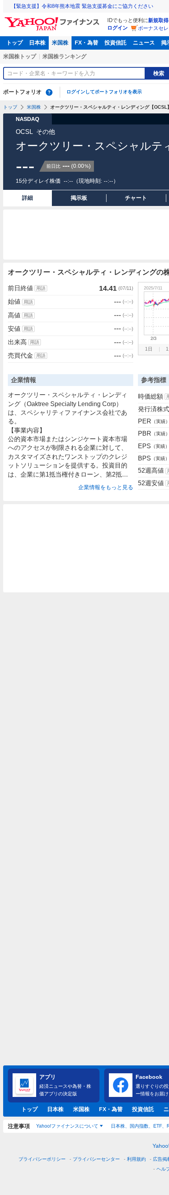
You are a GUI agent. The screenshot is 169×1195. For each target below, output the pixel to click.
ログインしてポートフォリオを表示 (104, 92)
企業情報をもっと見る (105, 487)
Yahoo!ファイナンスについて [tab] (67, 1126)
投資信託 (116, 42)
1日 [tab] (148, 349)
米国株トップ (19, 56)
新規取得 (158, 20)
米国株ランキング (64, 56)
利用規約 (136, 1159)
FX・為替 (86, 42)
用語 (41, 288)
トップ (14, 42)
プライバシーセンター (96, 1159)
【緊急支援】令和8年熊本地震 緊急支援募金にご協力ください (82, 6)
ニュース (144, 42)
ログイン (117, 28)
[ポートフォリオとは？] (49, 92)
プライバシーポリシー (42, 1159)
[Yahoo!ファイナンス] (53, 19)
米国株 (60, 42)
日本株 (37, 42)
